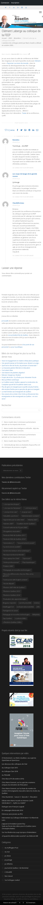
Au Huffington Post (11, 848)
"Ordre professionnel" (11, 562)
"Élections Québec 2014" (12, 595)
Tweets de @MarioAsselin (11, 482)
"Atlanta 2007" (32, 520)
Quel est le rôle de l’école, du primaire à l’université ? (19, 366)
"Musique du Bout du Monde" (13, 555)
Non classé (23, 54)
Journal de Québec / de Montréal (16, 868)
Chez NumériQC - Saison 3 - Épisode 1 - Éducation (19, 797)
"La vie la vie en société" (12, 547)
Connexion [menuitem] (5, 3)
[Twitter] (6, 7)
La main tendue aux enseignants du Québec (16, 392)
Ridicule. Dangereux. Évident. (11, 375)
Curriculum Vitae (7, 370)
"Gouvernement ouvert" (26, 543)
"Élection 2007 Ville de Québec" (14, 587)
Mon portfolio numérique (10, 380)
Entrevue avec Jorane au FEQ (12, 814)
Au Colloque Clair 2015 (10, 768)
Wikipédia (36, 614)
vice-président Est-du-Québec (18, 335)
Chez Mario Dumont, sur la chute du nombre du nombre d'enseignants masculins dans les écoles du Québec (21, 790)
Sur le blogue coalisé (12, 880)
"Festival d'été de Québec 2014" (14, 539)
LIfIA (38, 607)
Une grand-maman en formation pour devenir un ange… (21, 363)
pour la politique (16, 347)
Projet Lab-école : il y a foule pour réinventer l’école (19, 377)
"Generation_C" (8, 543)
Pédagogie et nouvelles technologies (16, 614)
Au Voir (7, 852)
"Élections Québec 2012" (12, 591)
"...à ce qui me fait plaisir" (12, 508)
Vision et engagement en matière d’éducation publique (20, 361)
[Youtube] (26, 7)
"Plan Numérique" (28, 562)
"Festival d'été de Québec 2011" (14, 535)
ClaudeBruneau (18, 203)
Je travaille (5, 321)
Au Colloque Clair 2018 (10, 771)
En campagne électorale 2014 (12, 810)
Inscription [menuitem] (15, 3)
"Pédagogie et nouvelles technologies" (17, 570)
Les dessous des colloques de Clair (14, 764)
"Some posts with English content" (15, 580)
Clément (37, 61)
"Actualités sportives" (11, 516)
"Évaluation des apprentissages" (15, 599)
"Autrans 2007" (8, 524)
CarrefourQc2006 (25, 603)
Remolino (16, 140)
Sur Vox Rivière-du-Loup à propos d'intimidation (19, 832)
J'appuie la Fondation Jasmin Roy (13, 824)
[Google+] (18, 7)
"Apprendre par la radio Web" (14, 520)
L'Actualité (8, 872)
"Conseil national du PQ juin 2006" (15, 527)
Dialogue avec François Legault (13, 807)
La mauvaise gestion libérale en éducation (16, 368)
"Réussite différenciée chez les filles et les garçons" (18, 575)
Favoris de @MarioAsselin (11, 493)
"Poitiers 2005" (8, 566)
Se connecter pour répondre (23, 168)
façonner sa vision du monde (17, 63)
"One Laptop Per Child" (11, 558)
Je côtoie (8, 856)
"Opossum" (26, 558)
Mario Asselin (8, 422)
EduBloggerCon (8, 607)
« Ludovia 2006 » (20, 618)
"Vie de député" (8, 583)
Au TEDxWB (6, 775)
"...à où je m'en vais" (10, 512)
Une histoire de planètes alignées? (13, 373)
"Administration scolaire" (30, 516)
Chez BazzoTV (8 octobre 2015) (13, 779)
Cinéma (36, 603)
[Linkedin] (14, 7)
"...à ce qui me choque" (11, 504)
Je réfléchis (9, 864)
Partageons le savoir (10, 611)
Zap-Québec (7, 618)
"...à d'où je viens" (30, 508)
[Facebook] (10, 7)
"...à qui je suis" (25, 512)
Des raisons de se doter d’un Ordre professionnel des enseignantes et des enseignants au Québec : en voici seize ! (20, 396)
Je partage (8, 860)
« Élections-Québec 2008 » (12, 622)
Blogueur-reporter (9, 603)
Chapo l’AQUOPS (23, 441)
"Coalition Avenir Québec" (25, 524)
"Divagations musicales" (12, 531)
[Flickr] (22, 7)
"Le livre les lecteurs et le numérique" (16, 551)
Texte (24, 113)
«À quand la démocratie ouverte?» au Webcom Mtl (20, 836)
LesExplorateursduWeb (25, 607)
